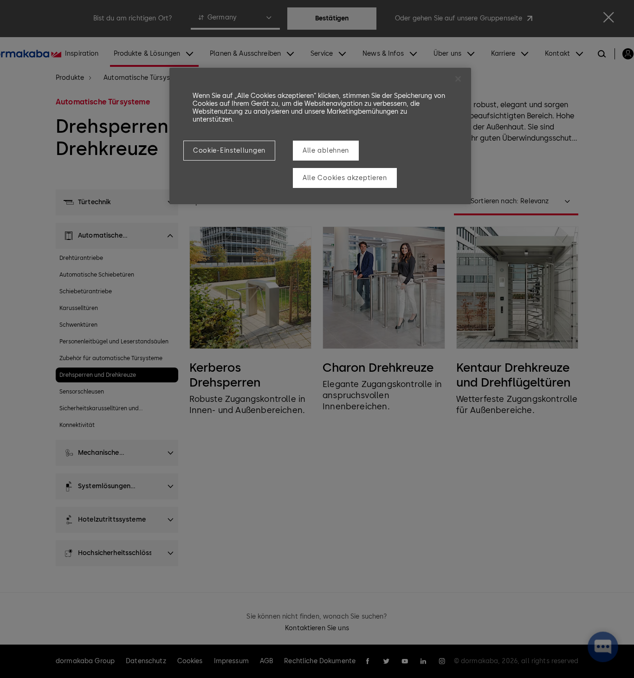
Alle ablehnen (326, 151)
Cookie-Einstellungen (229, 151)
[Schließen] (458, 79)
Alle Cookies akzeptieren (345, 178)
